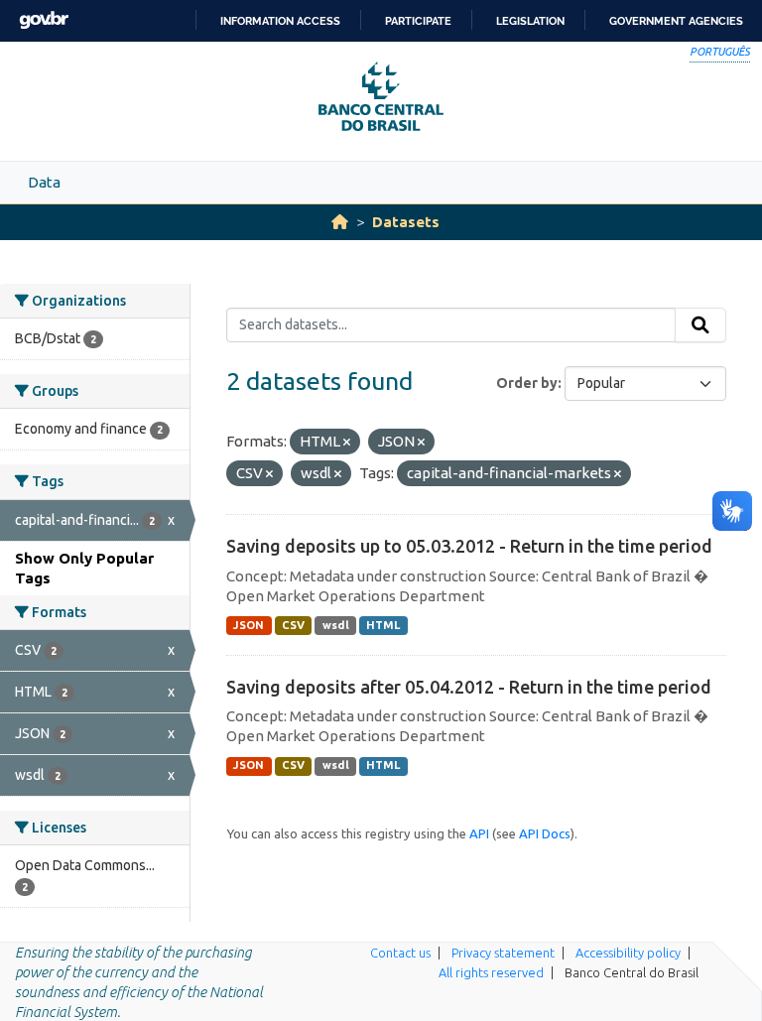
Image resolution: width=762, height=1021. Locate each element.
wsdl (335, 625)
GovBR (43, 20)
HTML (383, 625)
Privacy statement (503, 952)
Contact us (400, 952)
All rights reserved (491, 972)
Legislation (530, 21)
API (479, 833)
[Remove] (346, 442)
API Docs (545, 833)
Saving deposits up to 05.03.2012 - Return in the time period (469, 546)
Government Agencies (676, 21)
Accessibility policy (628, 952)
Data (44, 182)
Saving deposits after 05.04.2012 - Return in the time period (468, 687)
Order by (527, 383)
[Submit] (700, 325)
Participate (418, 21)
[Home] (339, 221)
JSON (248, 625)
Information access (280, 21)
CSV (293, 625)
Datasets (406, 221)
